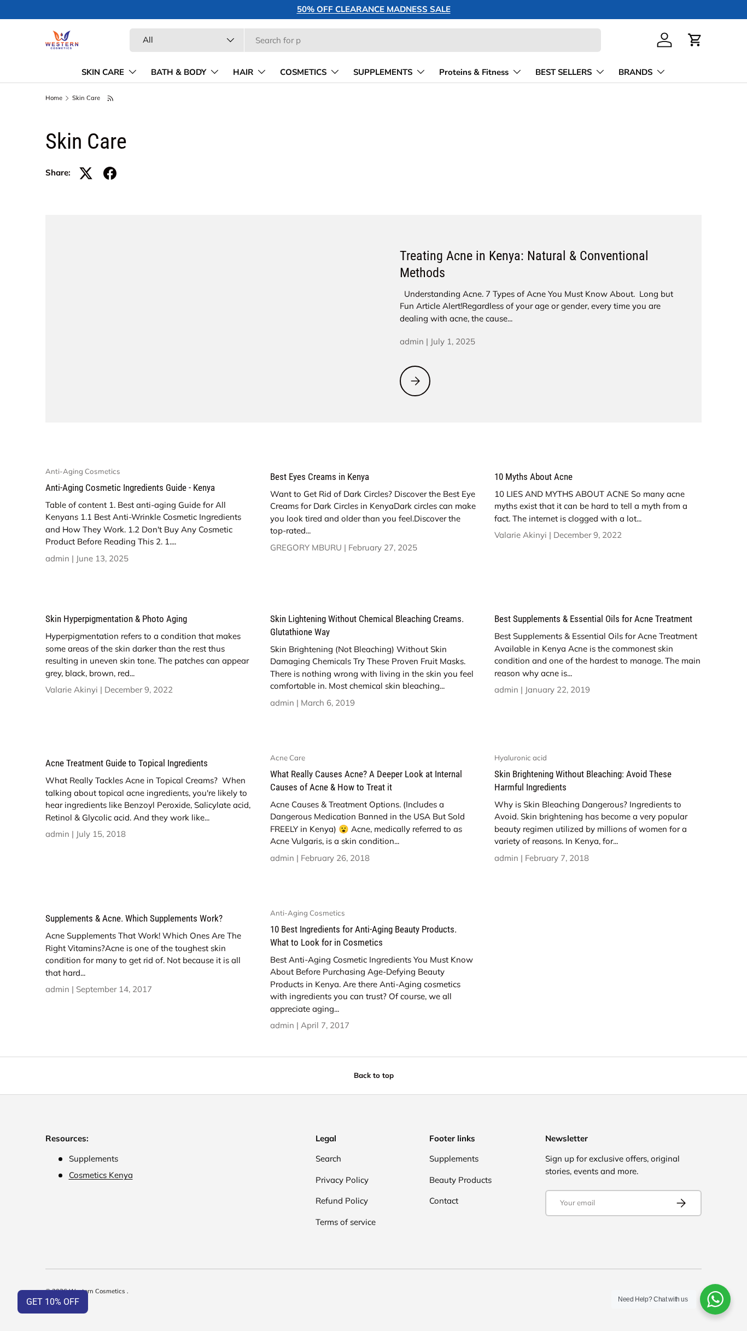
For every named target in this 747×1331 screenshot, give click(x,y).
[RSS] (111, 98)
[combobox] (365, 40)
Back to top (374, 1075)
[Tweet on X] (86, 173)
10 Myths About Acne (533, 476)
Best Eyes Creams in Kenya (319, 476)
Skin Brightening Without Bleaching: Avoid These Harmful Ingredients (583, 781)
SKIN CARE (102, 72)
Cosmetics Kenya (101, 1175)
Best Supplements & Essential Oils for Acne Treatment (593, 618)
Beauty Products (460, 1180)
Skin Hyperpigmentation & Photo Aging (116, 618)
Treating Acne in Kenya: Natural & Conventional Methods (524, 264)
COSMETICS (303, 72)
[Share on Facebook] (110, 173)
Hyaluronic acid (520, 757)
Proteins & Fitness (474, 72)
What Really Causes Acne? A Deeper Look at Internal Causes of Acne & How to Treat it (366, 781)
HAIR (243, 72)
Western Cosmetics (98, 1291)
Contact (443, 1200)
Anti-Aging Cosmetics (82, 471)
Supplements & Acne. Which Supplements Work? (134, 918)
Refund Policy (342, 1200)
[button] (695, 40)
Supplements (453, 1158)
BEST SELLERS (563, 72)
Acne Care (287, 757)
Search (328, 1158)
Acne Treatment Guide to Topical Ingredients (126, 763)
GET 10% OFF (52, 1302)
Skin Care (86, 98)
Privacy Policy (342, 1180)
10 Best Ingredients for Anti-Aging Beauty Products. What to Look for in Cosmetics (363, 936)
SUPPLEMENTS (382, 72)
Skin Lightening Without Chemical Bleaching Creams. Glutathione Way (367, 625)
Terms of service (346, 1222)
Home (53, 98)
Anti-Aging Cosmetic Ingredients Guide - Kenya (130, 487)
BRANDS (635, 72)
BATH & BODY (178, 72)
